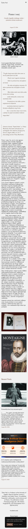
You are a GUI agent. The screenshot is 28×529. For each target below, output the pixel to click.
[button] (26, 2)
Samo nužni (16, 524)
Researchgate (14, 516)
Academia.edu (14, 511)
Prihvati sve (10, 524)
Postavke (20, 524)
